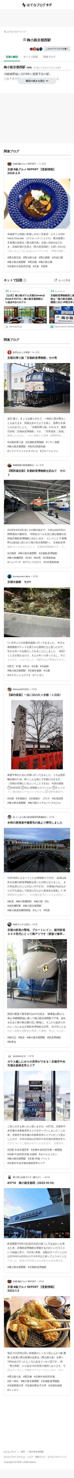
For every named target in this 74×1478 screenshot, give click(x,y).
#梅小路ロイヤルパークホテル (44, 802)
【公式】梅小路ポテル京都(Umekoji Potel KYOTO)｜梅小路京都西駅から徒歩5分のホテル (25, 299)
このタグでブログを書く (57, 48)
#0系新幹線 (49, 557)
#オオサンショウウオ (19, 675)
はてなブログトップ (57, 1457)
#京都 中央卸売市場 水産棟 (22, 1154)
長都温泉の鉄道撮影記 (23, 465)
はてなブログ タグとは (14, 1457)
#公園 (47, 670)
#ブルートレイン (49, 450)
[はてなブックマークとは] (24, 280)
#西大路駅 (44, 257)
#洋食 (36, 266)
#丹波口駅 (57, 257)
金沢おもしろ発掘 (21, 352)
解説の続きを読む (35, 80)
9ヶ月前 (35, 352)
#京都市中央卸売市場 (19, 266)
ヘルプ (30, 1457)
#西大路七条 (30, 257)
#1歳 (18, 666)
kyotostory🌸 (19, 1056)
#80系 (37, 557)
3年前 (34, 689)
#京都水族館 (34, 670)
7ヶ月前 (42, 163)
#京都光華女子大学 (35, 1385)
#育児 (10, 666)
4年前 (47, 1177)
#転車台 (11, 1041)
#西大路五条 (14, 257)
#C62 (28, 557)
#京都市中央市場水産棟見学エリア (26, 1162)
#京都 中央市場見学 (18, 1149)
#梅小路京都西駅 (16, 261)
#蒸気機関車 (14, 905)
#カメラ (37, 910)
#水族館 (44, 666)
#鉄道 (10, 901)
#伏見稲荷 (57, 798)
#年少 (26, 666)
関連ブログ (49, 56)
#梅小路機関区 (15, 557)
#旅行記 (11, 1037)
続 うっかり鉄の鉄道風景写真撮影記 (29, 817)
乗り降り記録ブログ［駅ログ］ (27, 1177)
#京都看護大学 (15, 1385)
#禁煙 (44, 266)
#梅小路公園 (45, 261)
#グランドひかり (32, 562)
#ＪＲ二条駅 (53, 442)
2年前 (35, 576)
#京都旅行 (21, 798)
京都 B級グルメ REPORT (24, 163)
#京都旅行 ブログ (39, 798)
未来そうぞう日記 (21, 924)
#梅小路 (38, 901)
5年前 (41, 1281)
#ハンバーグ (14, 562)
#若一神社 (13, 1381)
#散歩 (21, 1037)
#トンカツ (13, 1389)
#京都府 (11, 553)
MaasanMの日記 (21, 689)
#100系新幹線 (51, 562)
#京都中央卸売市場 (44, 1376)
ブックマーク (12, 291)
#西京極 (32, 261)
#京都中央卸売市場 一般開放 (46, 1149)
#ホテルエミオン (48, 1154)
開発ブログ (40, 1457)
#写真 (47, 910)
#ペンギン (38, 675)
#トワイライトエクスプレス (22, 450)
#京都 (34, 666)
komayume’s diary (21, 576)
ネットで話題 (30, 56)
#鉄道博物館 (54, 1037)
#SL (47, 901)
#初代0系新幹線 (36, 446)
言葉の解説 (12, 56)
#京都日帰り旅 (15, 442)
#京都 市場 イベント (39, 1158)
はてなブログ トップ (16, 31)
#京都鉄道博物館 (34, 442)
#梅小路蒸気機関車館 (19, 910)
